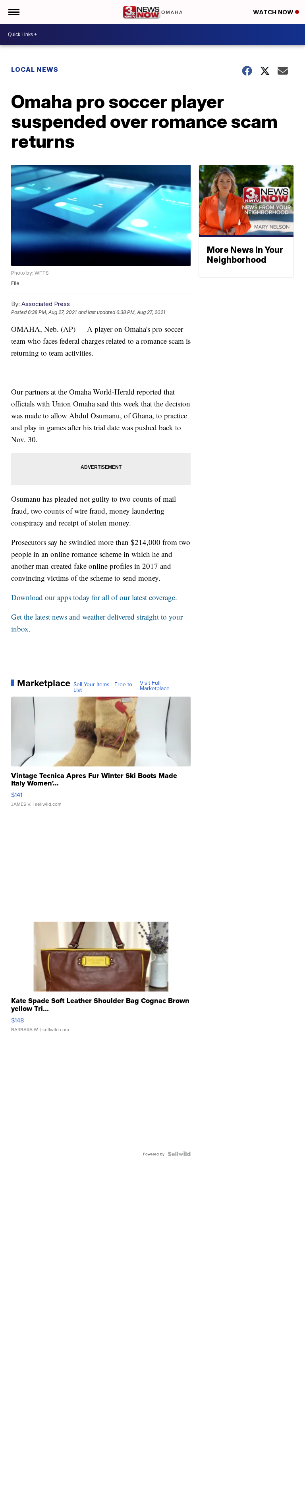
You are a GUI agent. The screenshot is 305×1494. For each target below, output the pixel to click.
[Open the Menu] (13, 12)
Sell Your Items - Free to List (102, 687)
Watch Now (274, 12)
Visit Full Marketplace (155, 685)
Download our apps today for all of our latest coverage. (94, 597)
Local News (34, 69)
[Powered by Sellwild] (179, 1154)
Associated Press (45, 304)
